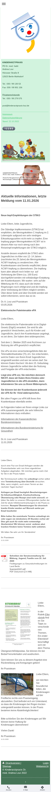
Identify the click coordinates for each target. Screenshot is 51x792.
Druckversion (13, 763)
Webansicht (42, 766)
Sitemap (6, 766)
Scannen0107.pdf (18, 569)
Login (46, 763)
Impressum (7, 114)
